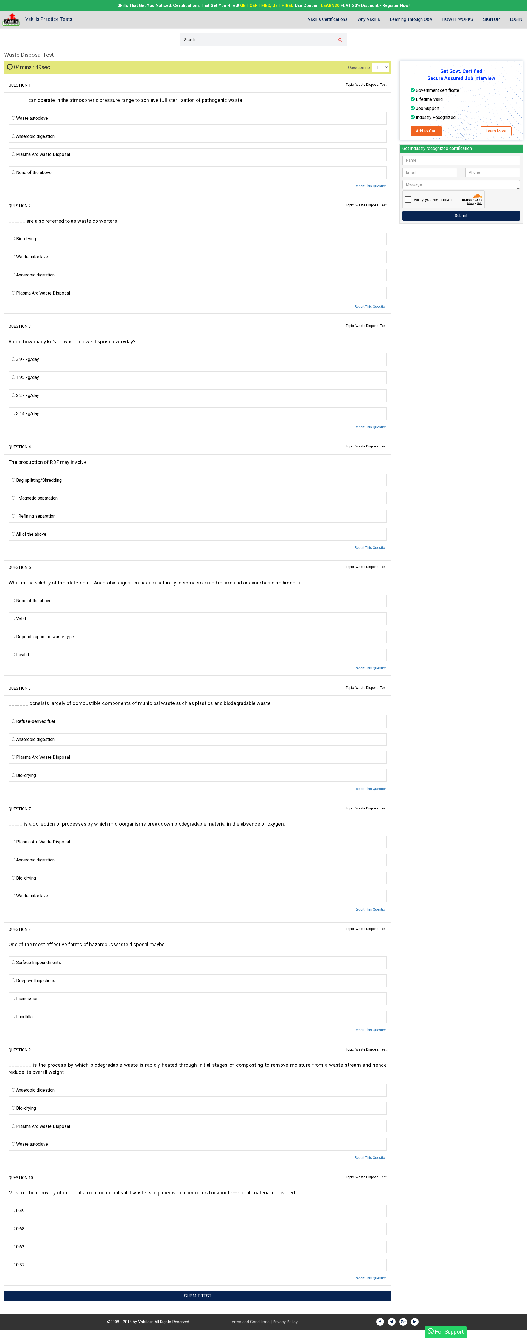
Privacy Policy (285, 1321)
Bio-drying (25, 238)
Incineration (26, 998)
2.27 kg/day (27, 395)
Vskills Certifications (327, 19)
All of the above (30, 534)
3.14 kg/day (27, 413)
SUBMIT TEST (197, 1296)
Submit (461, 215)
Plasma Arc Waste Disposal (42, 154)
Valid (20, 618)
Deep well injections (35, 980)
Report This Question (371, 186)
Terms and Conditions (250, 1321)
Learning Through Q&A (411, 19)
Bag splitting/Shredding (38, 480)
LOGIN (516, 19)
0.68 (19, 1228)
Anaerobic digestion (35, 136)
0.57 (19, 1265)
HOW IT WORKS (457, 19)
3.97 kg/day (27, 359)
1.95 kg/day (27, 377)
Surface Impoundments (38, 962)
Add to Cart (426, 131)
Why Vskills (368, 19)
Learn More (496, 131)
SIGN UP (491, 19)
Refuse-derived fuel (35, 721)
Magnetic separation (36, 498)
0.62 (19, 1246)
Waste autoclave (31, 118)
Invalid (22, 654)
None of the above (33, 172)
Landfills (24, 1016)
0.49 (19, 1210)
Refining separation (35, 516)
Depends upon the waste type (44, 636)
